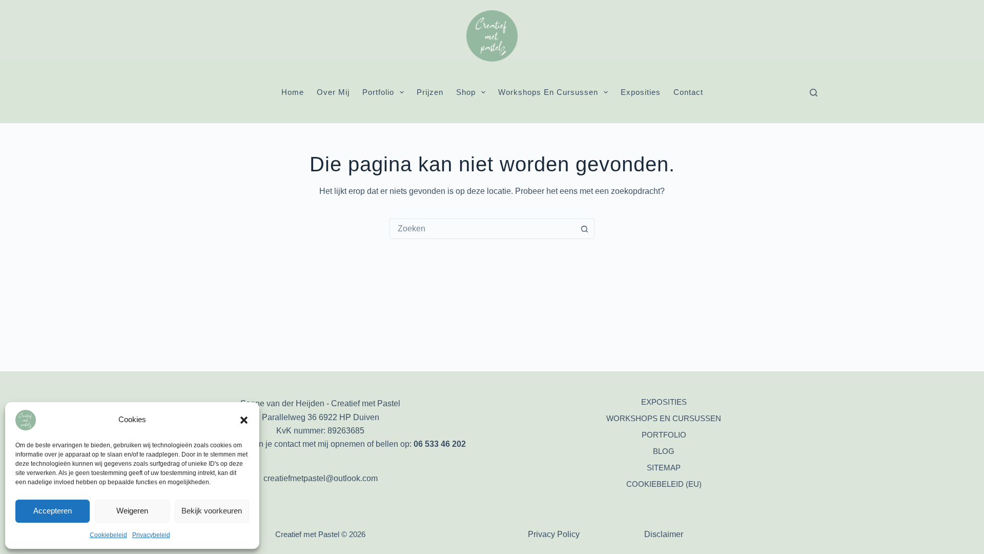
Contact (688, 92)
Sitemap (664, 467)
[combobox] (482, 229)
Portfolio (378, 92)
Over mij (333, 92)
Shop (466, 92)
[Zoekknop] (584, 229)
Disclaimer (663, 534)
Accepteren (52, 510)
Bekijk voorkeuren (211, 510)
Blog (663, 451)
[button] (244, 420)
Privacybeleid (151, 535)
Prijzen (430, 92)
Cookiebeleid (108, 535)
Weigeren (132, 510)
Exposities (641, 92)
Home (292, 92)
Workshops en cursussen (548, 92)
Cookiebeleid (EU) (664, 484)
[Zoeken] (813, 92)
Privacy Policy (554, 534)
